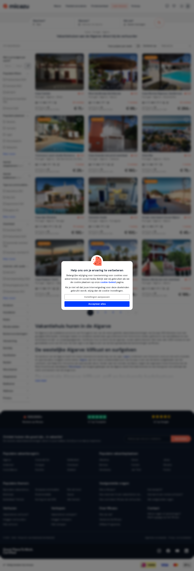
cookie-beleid (108, 282)
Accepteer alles (97, 303)
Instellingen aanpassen (97, 296)
